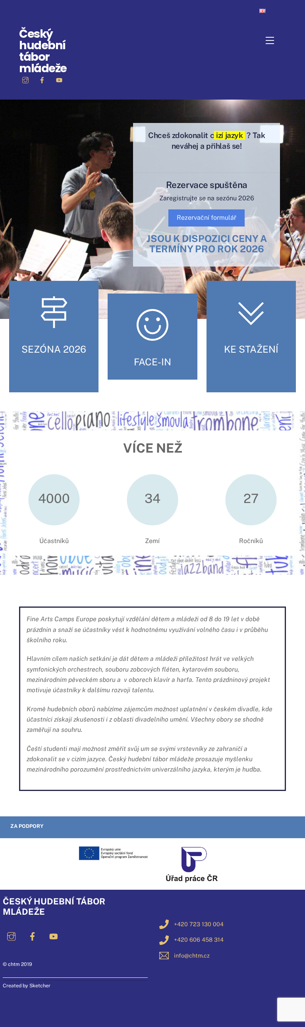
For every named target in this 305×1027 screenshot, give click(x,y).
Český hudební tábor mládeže (43, 51)
